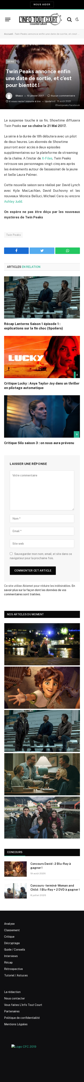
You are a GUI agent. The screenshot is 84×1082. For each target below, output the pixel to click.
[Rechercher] (69, 19)
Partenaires (12, 1011)
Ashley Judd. (13, 201)
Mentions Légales (16, 1024)
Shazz (19, 95)
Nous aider (42, 4)
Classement (12, 930)
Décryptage (12, 943)
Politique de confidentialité (22, 1017)
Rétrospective (13, 969)
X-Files (46, 158)
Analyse (9, 923)
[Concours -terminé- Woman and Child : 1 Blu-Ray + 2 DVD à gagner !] (15, 891)
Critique (9, 936)
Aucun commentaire (63, 95)
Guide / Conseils (14, 949)
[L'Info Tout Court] (40, 19)
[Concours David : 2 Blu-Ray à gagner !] (15, 869)
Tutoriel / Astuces (16, 975)
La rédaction (12, 992)
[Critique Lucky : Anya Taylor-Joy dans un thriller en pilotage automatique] (42, 357)
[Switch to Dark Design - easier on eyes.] (76, 19)
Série (10, 61)
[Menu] (7, 19)
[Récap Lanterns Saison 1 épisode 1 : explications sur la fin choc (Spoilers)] (42, 297)
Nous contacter (14, 998)
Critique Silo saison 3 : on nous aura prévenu (39, 443)
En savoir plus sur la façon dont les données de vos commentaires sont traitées (39, 590)
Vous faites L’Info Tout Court (23, 1005)
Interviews (11, 956)
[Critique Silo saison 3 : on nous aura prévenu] (42, 416)
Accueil (8, 34)
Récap (8, 962)
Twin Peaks (13, 234)
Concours (14, 852)
